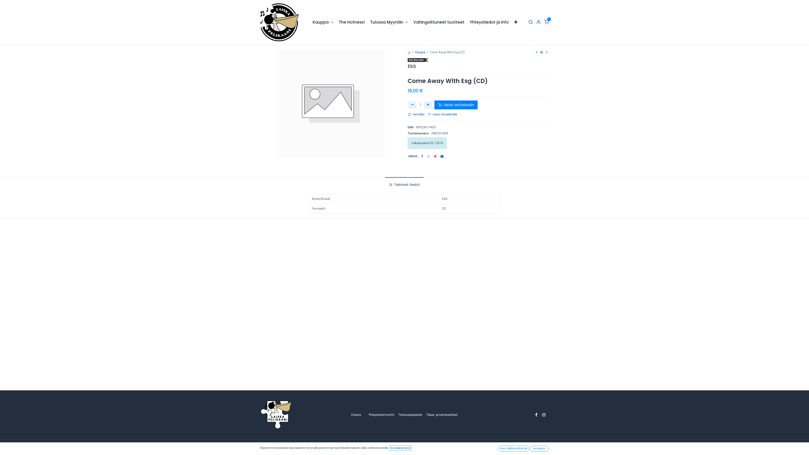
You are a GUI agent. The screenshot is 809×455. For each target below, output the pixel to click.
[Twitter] (428, 156)
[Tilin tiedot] (538, 22)
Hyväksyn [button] (539, 448)
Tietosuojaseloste (410, 414)
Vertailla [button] (418, 114)
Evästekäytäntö (401, 448)
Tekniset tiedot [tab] (406, 184)
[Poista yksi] (412, 105)
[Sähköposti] (442, 156)
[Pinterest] (435, 156)
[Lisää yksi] (428, 105)
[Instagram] (545, 415)
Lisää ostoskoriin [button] (458, 104)
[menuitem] (323, 22)
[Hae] (530, 22)
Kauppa (420, 52)
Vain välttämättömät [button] (513, 448)
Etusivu (356, 414)
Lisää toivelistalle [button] (445, 114)
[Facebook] (422, 156)
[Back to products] (541, 52)
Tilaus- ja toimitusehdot (442, 414)
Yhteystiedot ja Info (381, 414)
